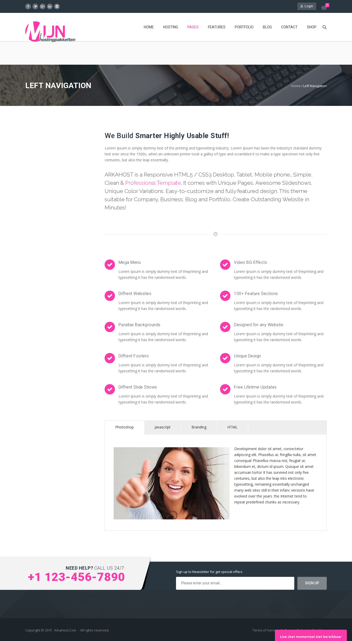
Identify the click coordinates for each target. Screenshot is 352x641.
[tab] (124, 428)
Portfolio (244, 27)
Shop (311, 27)
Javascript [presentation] (163, 427)
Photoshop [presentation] (124, 427)
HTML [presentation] (232, 427)
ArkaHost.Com (65, 630)
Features (216, 27)
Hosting (170, 27)
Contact (289, 27)
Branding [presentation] (198, 427)
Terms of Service (266, 630)
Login (308, 6)
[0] (324, 8)
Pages (193, 27)
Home (149, 27)
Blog (267, 27)
